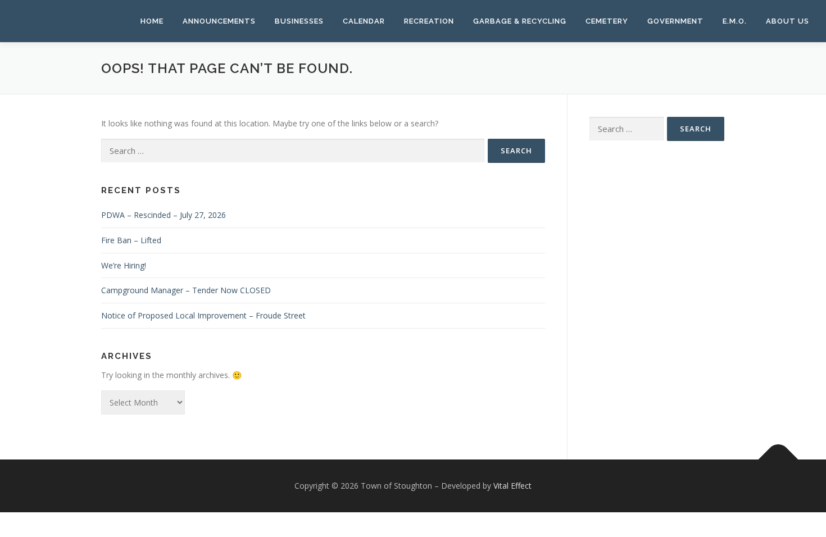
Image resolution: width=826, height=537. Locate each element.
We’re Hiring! (123, 265)
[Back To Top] (778, 459)
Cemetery (607, 21)
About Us (787, 21)
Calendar (364, 21)
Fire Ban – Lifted (131, 240)
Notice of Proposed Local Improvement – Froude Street (203, 315)
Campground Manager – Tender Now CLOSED (186, 290)
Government (675, 21)
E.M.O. (735, 21)
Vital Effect (512, 485)
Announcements (219, 21)
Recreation (429, 21)
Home (152, 21)
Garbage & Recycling (519, 21)
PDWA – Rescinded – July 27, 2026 (163, 215)
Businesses (299, 21)
